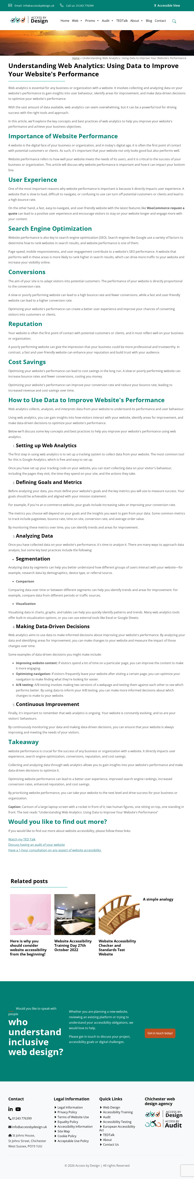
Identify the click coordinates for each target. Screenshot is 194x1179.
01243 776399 (22, 1118)
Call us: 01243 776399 (79, 5)
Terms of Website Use (73, 1117)
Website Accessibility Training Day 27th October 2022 (73, 945)
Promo (90, 21)
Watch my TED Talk (21, 839)
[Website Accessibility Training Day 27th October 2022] (74, 916)
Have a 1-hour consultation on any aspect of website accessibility (55, 850)
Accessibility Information (75, 1126)
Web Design (111, 1107)
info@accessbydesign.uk (29, 1127)
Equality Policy (67, 1122)
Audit (106, 21)
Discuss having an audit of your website (36, 845)
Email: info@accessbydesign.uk (34, 5)
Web (75, 21)
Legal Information (70, 1107)
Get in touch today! (160, 1033)
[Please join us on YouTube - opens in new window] (18, 1110)
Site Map (63, 1131)
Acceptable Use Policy (73, 1141)
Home (65, 21)
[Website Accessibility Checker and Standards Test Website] (119, 916)
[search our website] (174, 21)
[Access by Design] (29, 19)
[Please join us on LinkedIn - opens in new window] (10, 1110)
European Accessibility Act (117, 1128)
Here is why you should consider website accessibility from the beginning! (28, 947)
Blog (149, 21)
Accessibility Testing (116, 1122)
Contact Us (110, 1144)
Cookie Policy (66, 1136)
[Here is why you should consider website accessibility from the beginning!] (30, 916)
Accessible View (168, 5)
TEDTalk (122, 21)
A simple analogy (158, 899)
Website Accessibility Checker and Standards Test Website (117, 947)
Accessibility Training (117, 1112)
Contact (160, 21)
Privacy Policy (67, 1112)
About (134, 21)
